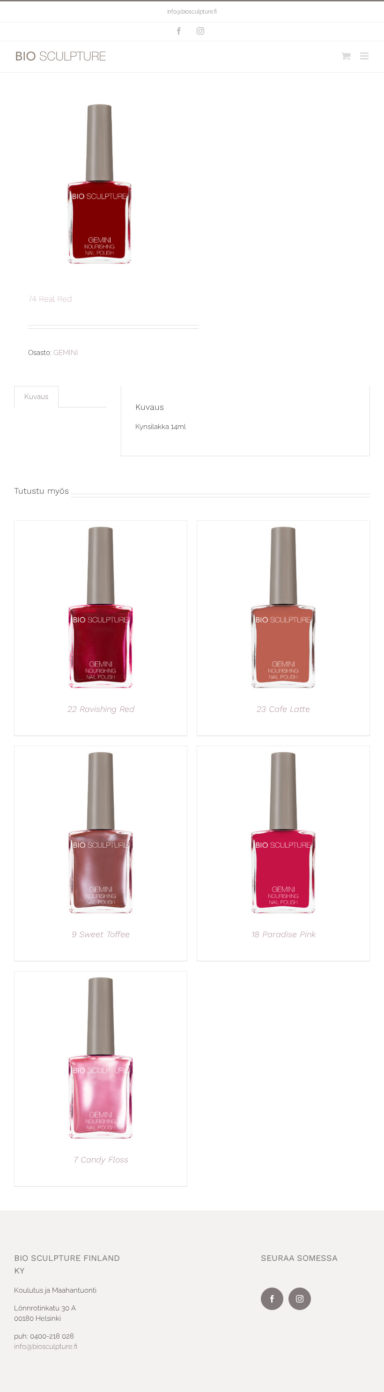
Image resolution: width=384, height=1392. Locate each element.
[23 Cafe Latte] (283, 526)
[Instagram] (299, 1299)
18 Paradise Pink (283, 934)
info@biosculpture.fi (192, 11)
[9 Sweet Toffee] (101, 751)
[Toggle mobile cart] (346, 56)
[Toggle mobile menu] (365, 56)
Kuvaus (36, 396)
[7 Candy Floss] (101, 976)
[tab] (36, 396)
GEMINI (65, 352)
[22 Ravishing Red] (101, 526)
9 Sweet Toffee (101, 934)
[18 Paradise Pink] (283, 751)
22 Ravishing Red (100, 709)
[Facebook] (272, 1299)
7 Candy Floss (101, 1159)
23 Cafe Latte (283, 709)
